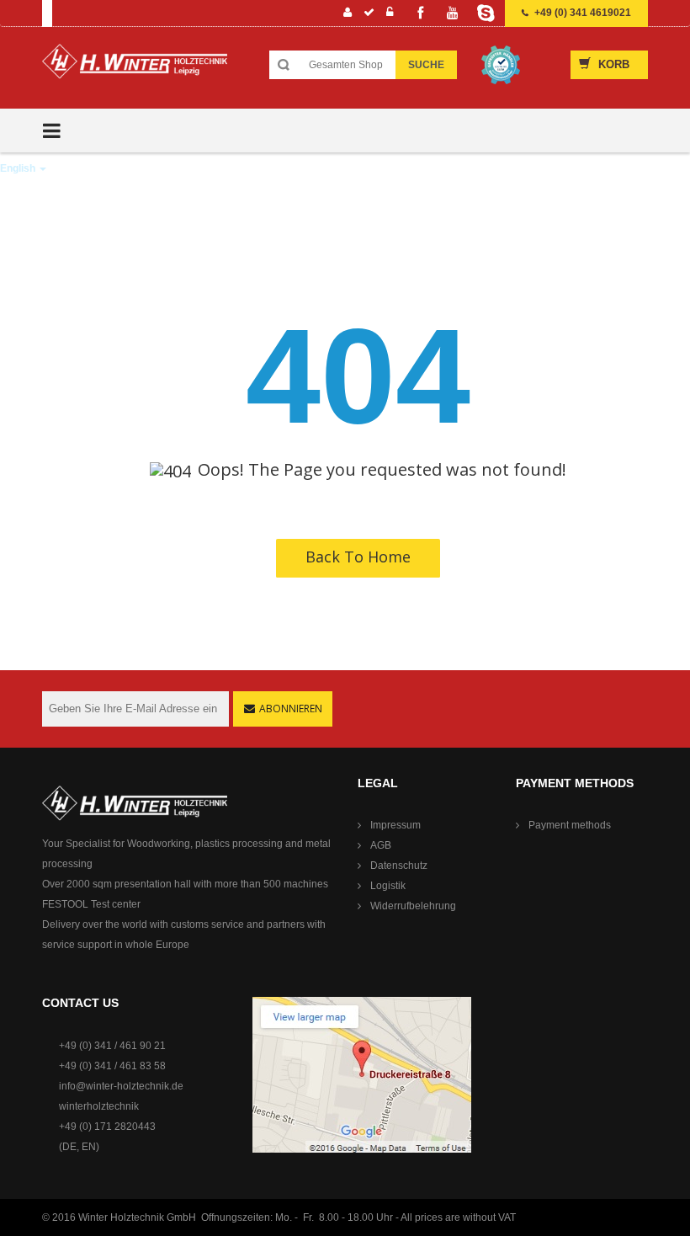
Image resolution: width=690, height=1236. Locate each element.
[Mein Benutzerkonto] (348, 14)
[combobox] (345, 65)
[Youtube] (452, 13)
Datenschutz (398, 865)
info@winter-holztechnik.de (121, 1086)
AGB (380, 845)
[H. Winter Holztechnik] (134, 802)
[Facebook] (419, 13)
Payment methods (569, 825)
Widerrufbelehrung (413, 906)
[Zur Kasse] (369, 14)
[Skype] (485, 13)
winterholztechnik (99, 1106)
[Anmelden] (390, 14)
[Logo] (134, 68)
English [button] (19, 168)
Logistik (388, 886)
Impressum (395, 825)
